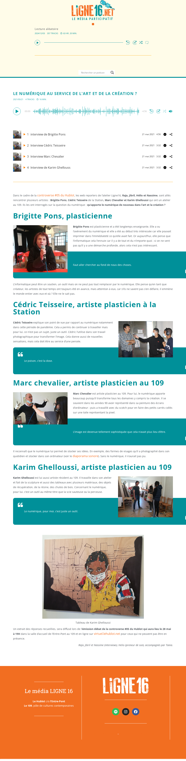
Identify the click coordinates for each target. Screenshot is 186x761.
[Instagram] (125, 711)
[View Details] (165, 134)
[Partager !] (171, 134)
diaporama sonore (85, 456)
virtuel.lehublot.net (107, 634)
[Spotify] (115, 711)
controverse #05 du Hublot (55, 195)
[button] (93, 24)
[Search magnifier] (112, 72)
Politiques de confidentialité (139, 734)
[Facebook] (135, 711)
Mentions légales (105, 734)
